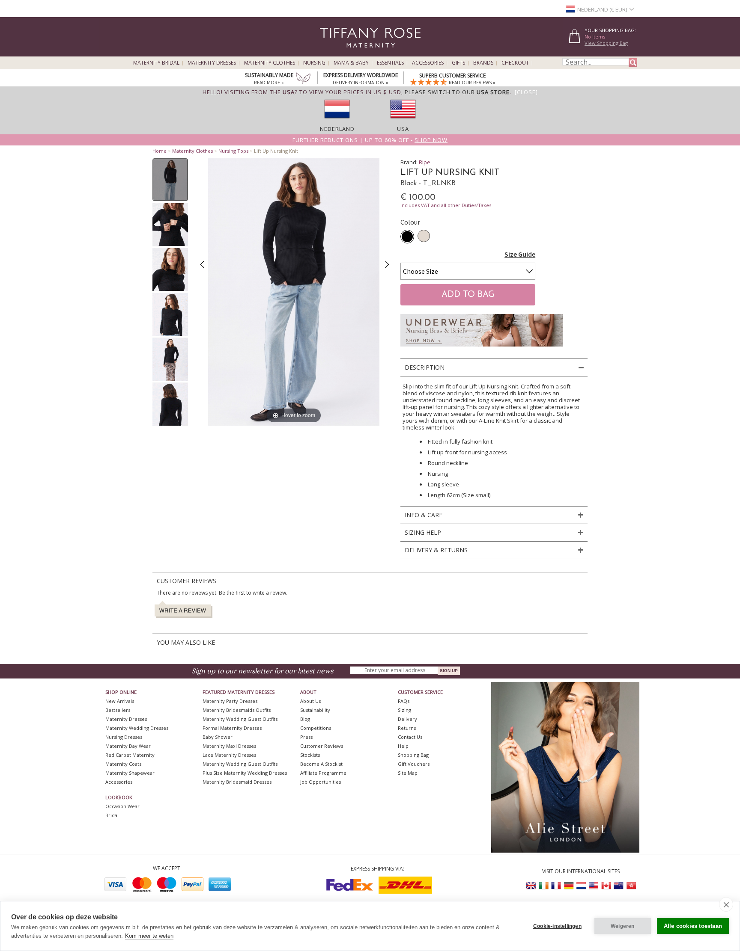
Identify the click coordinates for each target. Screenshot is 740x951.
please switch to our (457, 92)
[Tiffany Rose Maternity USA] (594, 885)
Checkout (515, 62)
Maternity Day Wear (128, 746)
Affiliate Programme (323, 773)
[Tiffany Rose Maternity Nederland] (581, 885)
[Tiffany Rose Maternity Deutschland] (569, 885)
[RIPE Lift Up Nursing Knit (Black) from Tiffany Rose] (170, 179)
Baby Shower (218, 737)
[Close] (526, 92)
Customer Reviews (321, 746)
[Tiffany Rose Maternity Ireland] (544, 885)
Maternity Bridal (156, 62)
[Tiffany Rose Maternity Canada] (606, 885)
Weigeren (623, 926)
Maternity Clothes (269, 62)
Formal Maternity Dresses (232, 728)
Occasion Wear (122, 806)
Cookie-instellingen (557, 926)
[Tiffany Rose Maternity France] (556, 885)
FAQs (403, 701)
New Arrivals (119, 701)
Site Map (408, 773)
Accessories (428, 62)
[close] (726, 904)
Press (306, 737)
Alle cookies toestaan (693, 926)
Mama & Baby (351, 62)
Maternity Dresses (212, 62)
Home (159, 151)
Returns (407, 728)
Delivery (407, 719)
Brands (483, 62)
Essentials (390, 62)
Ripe (424, 162)
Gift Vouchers (414, 764)
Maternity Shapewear (130, 773)
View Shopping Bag (606, 43)
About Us (310, 701)
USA (403, 129)
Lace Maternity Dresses (229, 755)
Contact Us (410, 737)
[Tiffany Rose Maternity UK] (531, 885)
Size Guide (519, 254)
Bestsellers (117, 710)
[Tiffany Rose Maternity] (331, 53)
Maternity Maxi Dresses (229, 746)
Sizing (404, 710)
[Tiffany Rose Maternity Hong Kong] (631, 885)
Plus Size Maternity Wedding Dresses (245, 773)
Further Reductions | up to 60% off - (370, 140)
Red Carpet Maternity (130, 755)
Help (403, 746)
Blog (305, 719)
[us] (403, 121)
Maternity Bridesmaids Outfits (237, 710)
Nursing (314, 62)
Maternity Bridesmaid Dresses (237, 782)
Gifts (458, 62)
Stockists (310, 755)
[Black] (407, 236)
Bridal (112, 815)
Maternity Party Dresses (230, 701)
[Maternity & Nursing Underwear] (481, 349)
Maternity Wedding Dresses (136, 728)
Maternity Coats (123, 764)
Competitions (315, 728)
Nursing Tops (233, 151)
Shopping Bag (413, 755)
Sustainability (315, 710)
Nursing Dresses (123, 737)
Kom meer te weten (149, 936)
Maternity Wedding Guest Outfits (240, 719)
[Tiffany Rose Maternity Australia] (618, 885)
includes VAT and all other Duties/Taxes (445, 205)
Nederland (337, 129)
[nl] (337, 121)
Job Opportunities (320, 782)
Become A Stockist (321, 764)
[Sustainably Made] (303, 79)
